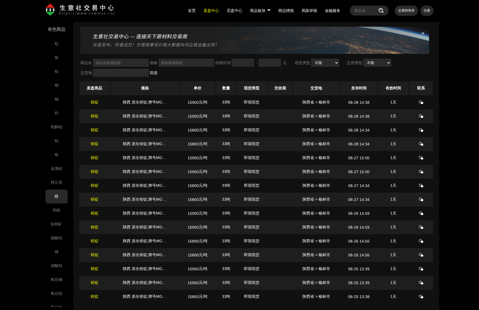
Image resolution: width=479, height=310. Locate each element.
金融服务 (332, 10)
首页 (192, 10)
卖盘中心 (211, 10)
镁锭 (94, 102)
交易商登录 (406, 10)
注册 (427, 10)
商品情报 (286, 10)
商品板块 (258, 10)
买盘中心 (234, 10)
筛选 (153, 72)
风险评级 (309, 10)
